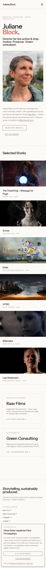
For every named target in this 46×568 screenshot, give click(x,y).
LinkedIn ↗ (6, 521)
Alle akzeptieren (23, 554)
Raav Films (32, 114)
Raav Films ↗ (7, 510)
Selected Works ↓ (14, 128)
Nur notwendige (22, 559)
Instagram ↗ (7, 517)
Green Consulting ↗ (10, 514)
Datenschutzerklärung (18, 563)
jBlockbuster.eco (26, 120)
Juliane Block (9, 4)
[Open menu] (42, 4)
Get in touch (12, 134)
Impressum (29, 563)
